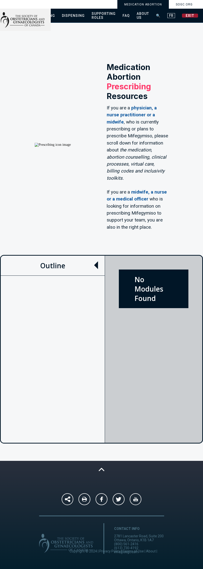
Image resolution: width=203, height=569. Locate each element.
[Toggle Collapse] (96, 265)
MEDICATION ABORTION (143, 4)
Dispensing (73, 16)
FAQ (126, 16)
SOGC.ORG (184, 4)
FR (171, 16)
